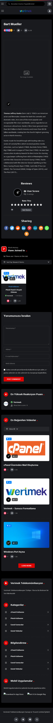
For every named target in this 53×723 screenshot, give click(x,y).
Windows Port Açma (14, 551)
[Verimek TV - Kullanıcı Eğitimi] (25, 11)
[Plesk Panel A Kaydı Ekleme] (13, 276)
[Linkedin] (23, 228)
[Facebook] (6, 228)
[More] (26, 234)
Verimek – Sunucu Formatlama (20, 508)
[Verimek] (6, 404)
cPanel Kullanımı (17, 612)
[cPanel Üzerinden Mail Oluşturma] (26, 448)
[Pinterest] (29, 228)
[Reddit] (18, 228)
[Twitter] (12, 228)
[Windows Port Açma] (26, 535)
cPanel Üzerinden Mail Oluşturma (21, 465)
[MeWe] (35, 228)
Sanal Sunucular (17, 625)
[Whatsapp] (47, 228)
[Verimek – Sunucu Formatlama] (26, 491)
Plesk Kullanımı (14, 286)
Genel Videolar (17, 631)
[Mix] (41, 228)
